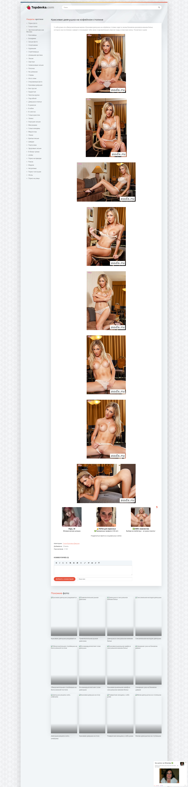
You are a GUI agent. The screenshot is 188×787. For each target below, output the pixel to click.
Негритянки (32, 168)
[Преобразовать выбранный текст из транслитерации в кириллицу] (95, 562)
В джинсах (32, 105)
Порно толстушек (34, 172)
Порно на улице (34, 178)
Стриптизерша (33, 52)
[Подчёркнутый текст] (63, 562)
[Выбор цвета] (84, 562)
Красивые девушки (35, 85)
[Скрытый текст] (88, 562)
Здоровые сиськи (34, 148)
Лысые (30, 58)
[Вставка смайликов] (81, 562)
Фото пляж (32, 78)
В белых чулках (33, 152)
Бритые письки (33, 138)
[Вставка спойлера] (99, 562)
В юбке (31, 108)
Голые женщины (34, 128)
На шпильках (33, 72)
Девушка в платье (35, 102)
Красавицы (32, 35)
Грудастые (32, 92)
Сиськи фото (33, 42)
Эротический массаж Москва (35, 31)
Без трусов (32, 88)
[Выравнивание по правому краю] (77, 562)
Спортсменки (33, 45)
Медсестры (32, 132)
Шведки (31, 142)
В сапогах (32, 112)
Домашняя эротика (35, 55)
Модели (31, 165)
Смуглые (31, 62)
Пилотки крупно (34, 95)
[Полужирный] (56, 562)
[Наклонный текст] (59, 562)
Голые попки (32, 27)
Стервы (31, 75)
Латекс (30, 118)
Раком (30, 162)
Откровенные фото (35, 82)
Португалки (32, 145)
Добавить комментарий (64, 579)
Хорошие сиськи (34, 122)
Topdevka (42, 7)
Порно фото (32, 23)
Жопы (30, 175)
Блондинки (32, 38)
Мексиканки (32, 125)
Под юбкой (32, 98)
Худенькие (32, 48)
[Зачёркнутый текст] (66, 562)
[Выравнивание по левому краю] (70, 562)
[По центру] (73, 562)
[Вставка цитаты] (92, 562)
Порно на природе (34, 158)
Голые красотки (34, 115)
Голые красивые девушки (71, 543)
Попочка (31, 68)
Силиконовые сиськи (35, 65)
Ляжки (30, 135)
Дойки (30, 155)
